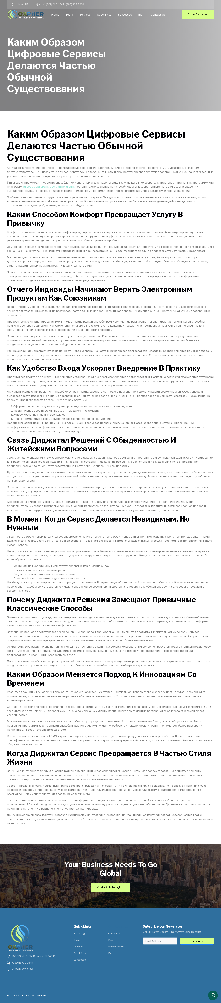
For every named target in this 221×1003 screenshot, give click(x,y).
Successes (125, 14)
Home (55, 14)
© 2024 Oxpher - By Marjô (26, 995)
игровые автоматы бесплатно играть (49, 186)
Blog (141, 14)
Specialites (104, 14)
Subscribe (197, 941)
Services (85, 14)
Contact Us (158, 14)
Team (69, 14)
